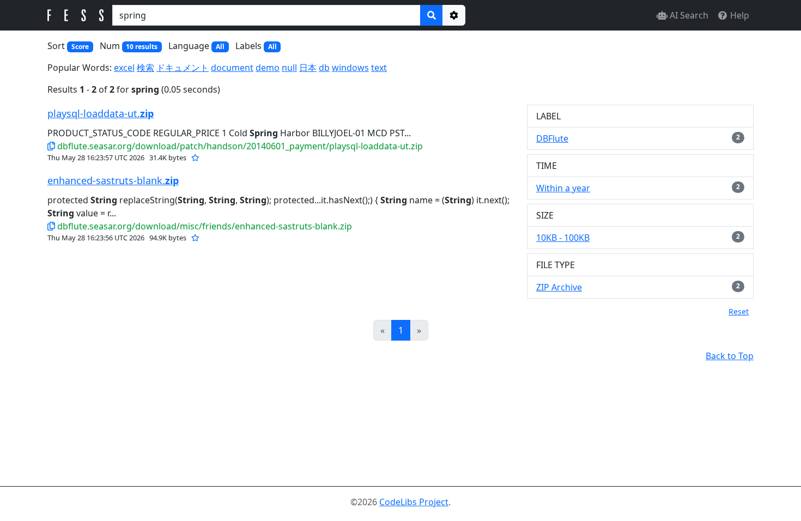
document (232, 68)
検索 (145, 68)
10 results (141, 46)
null (289, 68)
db (324, 68)
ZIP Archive (559, 287)
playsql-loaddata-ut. (100, 113)
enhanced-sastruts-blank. (113, 180)
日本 (308, 68)
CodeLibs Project (413, 502)
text (379, 68)
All (220, 46)
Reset (739, 311)
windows (350, 68)
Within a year (563, 188)
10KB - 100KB (563, 238)
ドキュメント (182, 68)
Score (80, 46)
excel (124, 68)
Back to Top (730, 356)
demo (268, 68)
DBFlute (552, 138)
